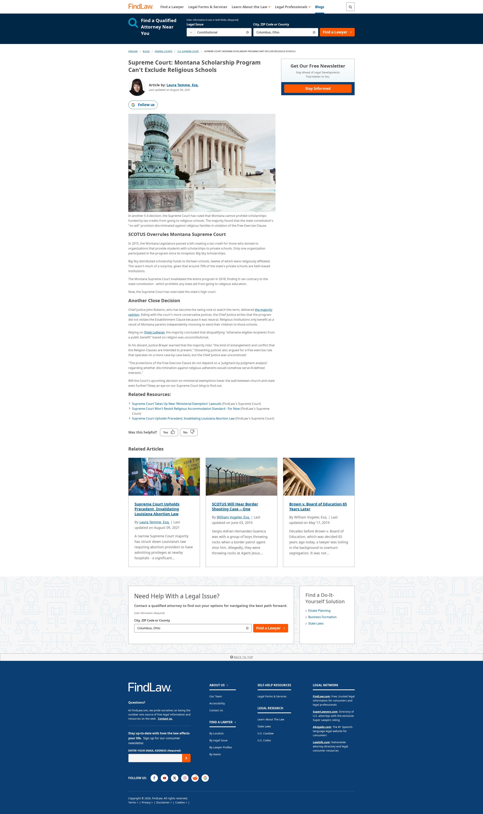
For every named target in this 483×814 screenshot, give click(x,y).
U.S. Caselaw (266, 733)
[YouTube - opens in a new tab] (164, 778)
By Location (216, 733)
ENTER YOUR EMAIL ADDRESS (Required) (154, 750)
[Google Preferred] (205, 778)
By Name (215, 754)
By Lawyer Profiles (220, 747)
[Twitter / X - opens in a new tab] (174, 778)
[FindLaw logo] (142, 6)
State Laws (316, 623)
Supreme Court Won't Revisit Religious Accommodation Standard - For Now (186, 409)
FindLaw (133, 51)
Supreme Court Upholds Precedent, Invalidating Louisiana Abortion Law (183, 418)
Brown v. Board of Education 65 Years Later (318, 506)
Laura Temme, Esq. (182, 85)
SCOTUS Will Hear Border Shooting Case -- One (235, 506)
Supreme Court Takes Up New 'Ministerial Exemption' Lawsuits (177, 404)
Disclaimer (163, 802)
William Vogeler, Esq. (233, 517)
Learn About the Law (271, 719)
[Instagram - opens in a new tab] (184, 778)
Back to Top (243, 657)
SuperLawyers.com (325, 711)
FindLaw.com (321, 696)
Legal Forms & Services (272, 696)
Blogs (146, 51)
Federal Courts (163, 51)
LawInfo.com (321, 742)
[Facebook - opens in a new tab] (154, 778)
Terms (132, 802)
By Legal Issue (218, 740)
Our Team (215, 696)
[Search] (350, 6)
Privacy (146, 802)
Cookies (180, 802)
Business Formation (322, 617)
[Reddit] (195, 778)
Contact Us (216, 710)
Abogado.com (322, 727)
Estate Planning (319, 610)
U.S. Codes (264, 740)
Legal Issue (195, 24)
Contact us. (165, 718)
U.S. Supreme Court (188, 51)
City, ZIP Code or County (271, 24)
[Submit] (186, 758)
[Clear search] (247, 32)
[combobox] (219, 32)
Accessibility (217, 703)
